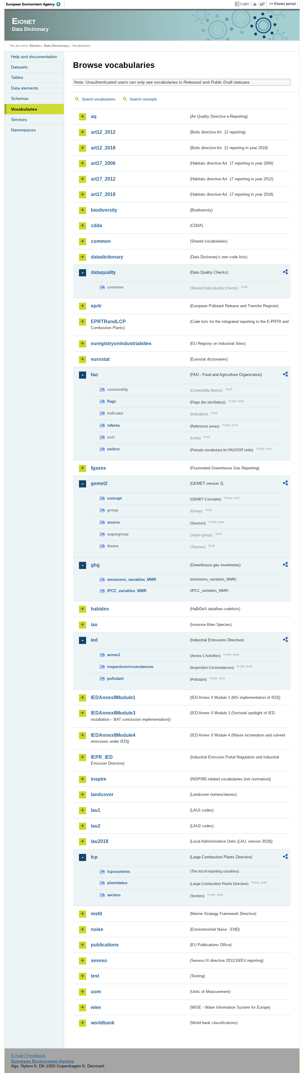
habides (100, 608)
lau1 (95, 810)
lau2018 (99, 841)
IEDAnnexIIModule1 (113, 697)
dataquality (103, 272)
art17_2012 (103, 178)
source (113, 522)
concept (114, 498)
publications (105, 944)
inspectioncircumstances (130, 666)
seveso (99, 960)
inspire (98, 779)
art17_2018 (103, 194)
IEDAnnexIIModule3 (113, 712)
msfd (96, 913)
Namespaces (23, 129)
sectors (114, 895)
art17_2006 (103, 163)
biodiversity (104, 210)
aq (93, 116)
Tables (17, 77)
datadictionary (107, 256)
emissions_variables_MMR (131, 579)
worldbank (103, 1022)
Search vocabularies (98, 99)
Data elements (24, 88)
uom (96, 991)
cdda (96, 225)
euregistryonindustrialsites (121, 343)
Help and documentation (34, 56)
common (101, 241)
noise (97, 929)
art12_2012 (103, 132)
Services (19, 119)
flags (111, 401)
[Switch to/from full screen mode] (263, 4)
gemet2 (99, 483)
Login (244, 4)
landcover (102, 794)
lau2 (95, 825)
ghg (95, 564)
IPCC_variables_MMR (126, 591)
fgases (98, 468)
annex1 (113, 655)
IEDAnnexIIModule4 (113, 735)
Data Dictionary (56, 45)
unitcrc (113, 449)
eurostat (100, 359)
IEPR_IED (102, 757)
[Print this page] (255, 4)
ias (94, 624)
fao (94, 374)
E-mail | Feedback (28, 1055)
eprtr (96, 305)
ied (94, 639)
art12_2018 (103, 147)
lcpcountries (118, 871)
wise (96, 1007)
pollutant (115, 678)
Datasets (19, 67)
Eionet (35, 45)
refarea (113, 425)
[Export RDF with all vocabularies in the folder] (285, 272)
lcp (94, 857)
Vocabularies (24, 109)
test (95, 975)
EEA (35, 4)
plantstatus (117, 883)
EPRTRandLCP (108, 321)
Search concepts (143, 99)
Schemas (19, 98)
